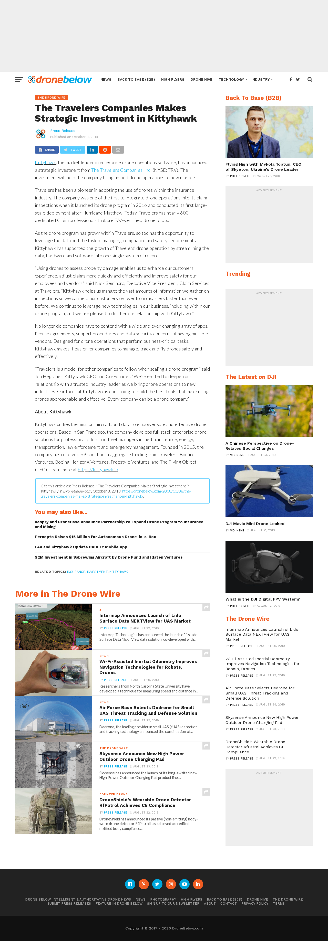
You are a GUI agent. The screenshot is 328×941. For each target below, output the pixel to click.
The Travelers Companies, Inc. (121, 170)
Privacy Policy (254, 903)
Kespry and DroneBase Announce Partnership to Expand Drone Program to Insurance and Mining (119, 524)
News (105, 79)
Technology (231, 79)
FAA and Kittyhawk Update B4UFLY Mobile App (81, 547)
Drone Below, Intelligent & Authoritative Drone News (78, 899)
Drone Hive (201, 79)
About (210, 903)
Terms (279, 903)
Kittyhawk (45, 162)
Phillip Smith (240, 176)
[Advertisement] (164, 36)
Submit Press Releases (69, 903)
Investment (97, 572)
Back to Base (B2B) (136, 79)
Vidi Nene (237, 455)
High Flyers (172, 79)
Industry (260, 79)
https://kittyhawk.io (98, 469)
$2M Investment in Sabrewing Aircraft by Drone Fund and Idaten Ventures (109, 557)
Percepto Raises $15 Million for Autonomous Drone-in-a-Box (95, 536)
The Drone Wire (288, 899)
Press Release (62, 131)
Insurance (76, 572)
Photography (163, 899)
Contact (228, 903)
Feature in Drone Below (119, 903)
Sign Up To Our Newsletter (173, 903)
